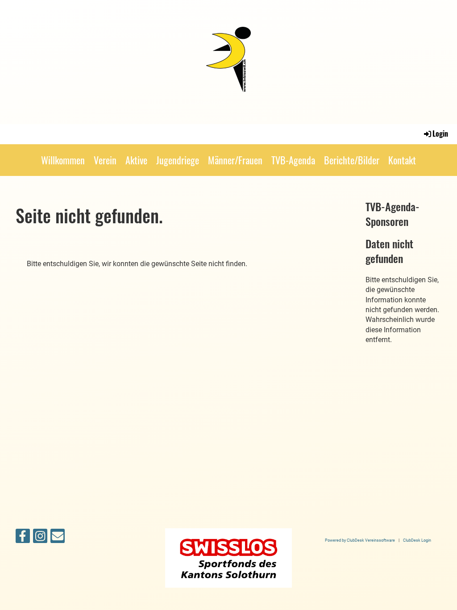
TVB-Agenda (293, 160)
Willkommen (63, 160)
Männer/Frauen (235, 160)
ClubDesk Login (417, 540)
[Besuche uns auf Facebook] (23, 538)
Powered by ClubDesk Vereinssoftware (360, 540)
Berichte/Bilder (351, 160)
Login (440, 133)
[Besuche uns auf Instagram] (40, 538)
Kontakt (402, 160)
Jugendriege (177, 160)
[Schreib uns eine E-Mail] (57, 538)
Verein (105, 160)
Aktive (136, 160)
